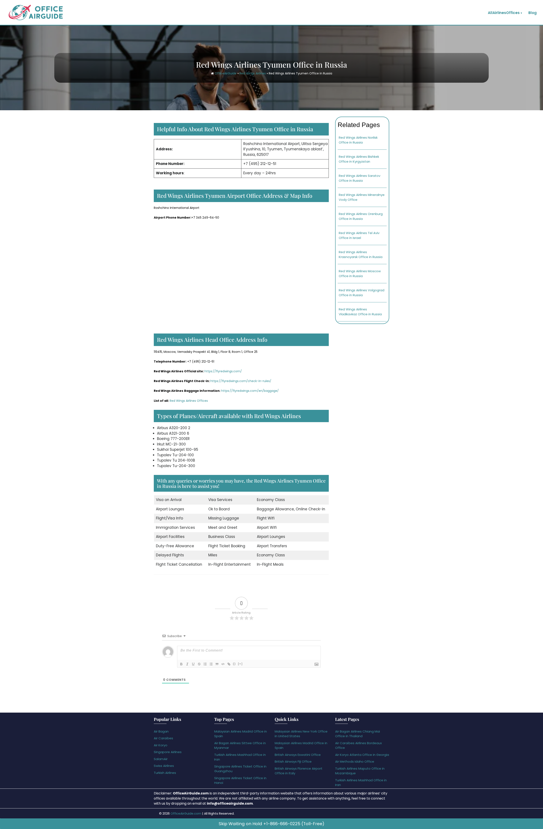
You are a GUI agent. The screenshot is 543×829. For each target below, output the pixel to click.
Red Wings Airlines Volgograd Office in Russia (361, 292)
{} (234, 663)
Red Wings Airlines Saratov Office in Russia (359, 178)
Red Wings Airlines (252, 73)
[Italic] (187, 664)
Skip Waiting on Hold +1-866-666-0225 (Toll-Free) (271, 824)
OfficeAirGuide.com (186, 813)
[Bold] (181, 664)
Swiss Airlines (164, 765)
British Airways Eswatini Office (298, 754)
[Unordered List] (211, 664)
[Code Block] (223, 664)
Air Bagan (161, 731)
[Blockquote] (217, 664)
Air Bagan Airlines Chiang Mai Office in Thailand (357, 733)
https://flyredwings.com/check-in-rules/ (240, 381)
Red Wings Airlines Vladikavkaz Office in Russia (360, 311)
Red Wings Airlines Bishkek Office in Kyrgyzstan (359, 159)
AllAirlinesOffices (504, 12)
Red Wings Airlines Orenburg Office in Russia (361, 216)
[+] (240, 663)
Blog (532, 12)
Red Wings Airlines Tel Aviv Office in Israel (359, 235)
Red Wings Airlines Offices (189, 401)
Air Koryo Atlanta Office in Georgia (362, 754)
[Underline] (193, 664)
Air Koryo (160, 745)
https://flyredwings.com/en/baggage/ (250, 391)
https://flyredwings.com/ (223, 371)
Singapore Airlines (168, 752)
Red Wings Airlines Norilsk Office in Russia (358, 140)
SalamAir (161, 759)
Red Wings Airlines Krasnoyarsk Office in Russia (360, 254)
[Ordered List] (205, 664)
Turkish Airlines (165, 772)
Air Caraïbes (163, 738)
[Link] (229, 664)
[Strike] (199, 664)
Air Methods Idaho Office (354, 761)
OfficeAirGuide (226, 73)
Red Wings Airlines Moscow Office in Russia (360, 273)
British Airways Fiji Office (293, 761)
